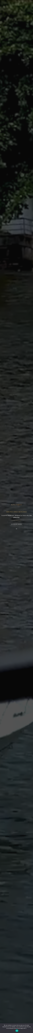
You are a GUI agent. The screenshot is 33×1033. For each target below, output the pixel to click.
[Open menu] (16, 529)
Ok (17, 1030)
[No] (31, 1028)
